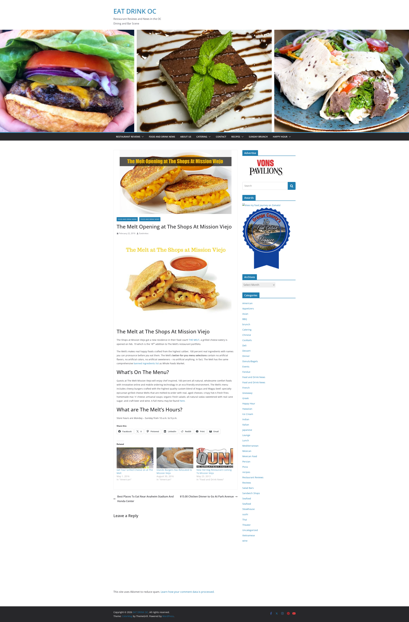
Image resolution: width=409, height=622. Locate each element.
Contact (221, 136)
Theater (246, 524)
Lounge (246, 435)
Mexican (246, 451)
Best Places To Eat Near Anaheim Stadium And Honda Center (145, 499)
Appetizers (248, 308)
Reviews (246, 482)
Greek (245, 398)
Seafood (246, 498)
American (247, 303)
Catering (201, 136)
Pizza (245, 466)
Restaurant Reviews (128, 136)
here (182, 400)
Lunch (245, 440)
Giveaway (247, 392)
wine (244, 540)
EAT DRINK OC (134, 11)
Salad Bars (248, 487)
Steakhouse (248, 509)
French (246, 387)
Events (245, 366)
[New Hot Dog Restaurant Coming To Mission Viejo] (215, 457)
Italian (245, 424)
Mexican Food (249, 456)
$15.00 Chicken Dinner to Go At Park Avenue (207, 496)
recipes (246, 472)
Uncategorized (250, 530)
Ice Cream (247, 414)
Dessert (246, 350)
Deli (244, 345)
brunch (246, 324)
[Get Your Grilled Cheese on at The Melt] (135, 457)
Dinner (246, 356)
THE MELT (194, 339)
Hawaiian (247, 408)
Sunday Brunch (258, 136)
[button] (142, 136)
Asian (245, 313)
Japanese (247, 429)
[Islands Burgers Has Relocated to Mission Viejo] (175, 457)
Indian (245, 419)
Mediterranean (250, 445)
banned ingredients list (146, 363)
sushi (245, 514)
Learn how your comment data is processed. (187, 592)
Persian (246, 461)
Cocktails (247, 340)
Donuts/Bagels (250, 361)
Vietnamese (248, 535)
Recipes (235, 136)
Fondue (246, 371)
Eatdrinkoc (144, 233)
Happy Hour (280, 136)
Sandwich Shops (251, 493)
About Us (185, 136)
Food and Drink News (162, 136)
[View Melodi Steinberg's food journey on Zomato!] (261, 205)
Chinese (246, 334)
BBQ (244, 319)
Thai (244, 519)
